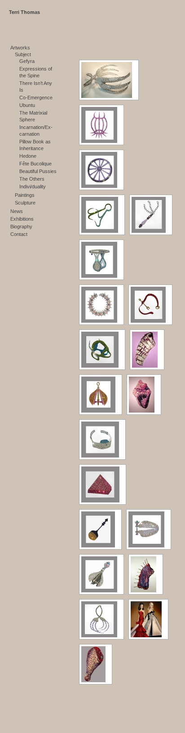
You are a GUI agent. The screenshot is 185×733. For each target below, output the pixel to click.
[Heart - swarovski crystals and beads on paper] (144, 395)
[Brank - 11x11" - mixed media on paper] (101, 125)
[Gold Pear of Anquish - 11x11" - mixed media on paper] (100, 395)
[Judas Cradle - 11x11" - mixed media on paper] (102, 484)
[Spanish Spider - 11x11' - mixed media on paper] (101, 619)
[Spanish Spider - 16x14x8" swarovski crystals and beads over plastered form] (109, 80)
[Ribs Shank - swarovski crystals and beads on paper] (146, 574)
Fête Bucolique (35, 163)
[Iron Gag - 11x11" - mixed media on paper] (102, 440)
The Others (31, 179)
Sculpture (25, 202)
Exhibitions (22, 219)
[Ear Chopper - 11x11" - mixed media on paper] (102, 350)
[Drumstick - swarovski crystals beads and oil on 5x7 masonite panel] (95, 664)
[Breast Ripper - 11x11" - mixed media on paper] (102, 215)
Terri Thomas (24, 12)
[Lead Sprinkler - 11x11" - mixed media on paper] (100, 529)
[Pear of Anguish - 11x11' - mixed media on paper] (101, 574)
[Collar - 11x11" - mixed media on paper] (101, 305)
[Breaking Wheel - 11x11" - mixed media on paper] (101, 170)
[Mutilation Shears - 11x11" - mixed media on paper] (148, 529)
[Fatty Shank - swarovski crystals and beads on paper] (147, 350)
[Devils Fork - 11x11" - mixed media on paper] (150, 305)
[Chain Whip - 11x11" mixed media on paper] (151, 215)
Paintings (25, 195)
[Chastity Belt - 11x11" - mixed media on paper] (101, 260)
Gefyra (27, 61)
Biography (21, 226)
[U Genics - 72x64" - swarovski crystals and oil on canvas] (148, 619)
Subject (23, 54)
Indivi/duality (32, 186)
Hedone (27, 156)
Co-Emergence (36, 97)
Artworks (20, 47)
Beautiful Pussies (38, 171)
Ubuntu (27, 105)
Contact (18, 234)
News (16, 211)
